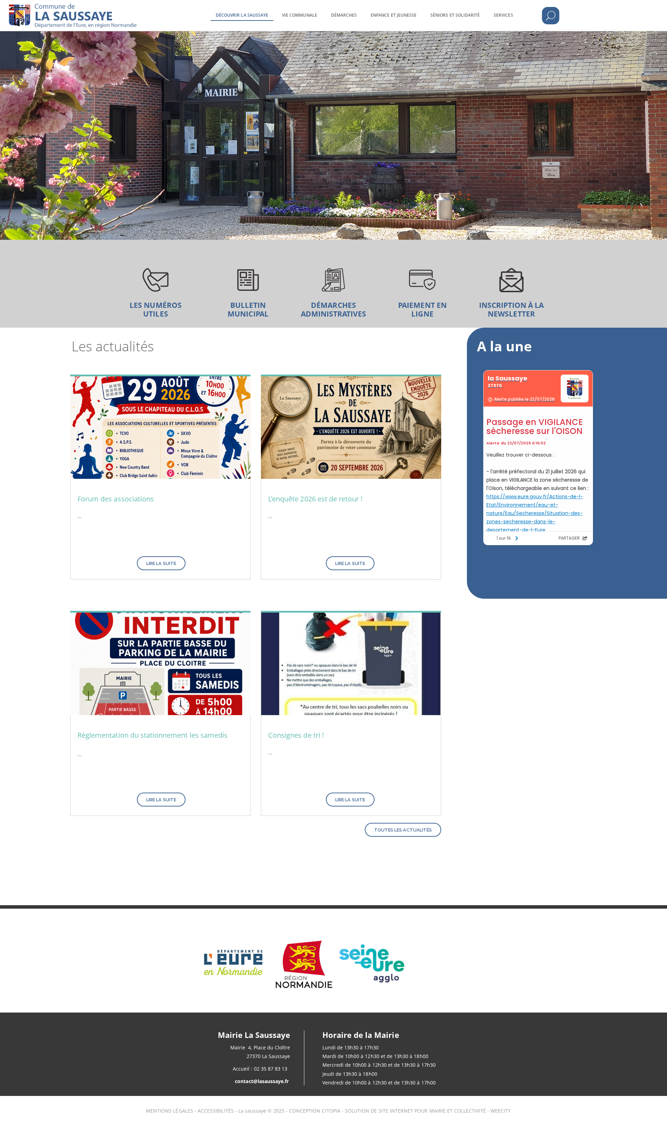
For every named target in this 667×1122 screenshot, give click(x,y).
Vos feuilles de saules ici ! (244, 288)
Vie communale (299, 15)
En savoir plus (155, 288)
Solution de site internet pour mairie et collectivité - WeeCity (428, 1110)
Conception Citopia (314, 1110)
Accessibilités (216, 1110)
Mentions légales (169, 1110)
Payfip (422, 288)
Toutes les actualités (403, 830)
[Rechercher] (550, 15)
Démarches (344, 15)
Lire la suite (161, 563)
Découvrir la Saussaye (242, 15)
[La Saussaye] (94, 10)
